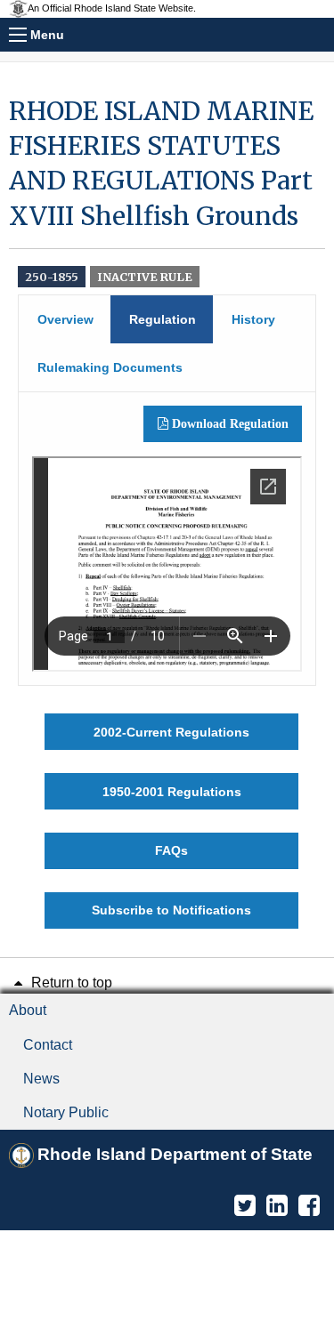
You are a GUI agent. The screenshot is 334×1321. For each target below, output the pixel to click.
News (41, 1078)
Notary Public (66, 1112)
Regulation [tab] (162, 319)
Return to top (70, 982)
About (27, 1010)
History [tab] (253, 319)
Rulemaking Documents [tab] (110, 367)
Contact (47, 1044)
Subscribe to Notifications (171, 910)
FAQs (171, 850)
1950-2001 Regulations (171, 792)
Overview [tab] (65, 319)
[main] (167, 511)
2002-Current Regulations (171, 732)
